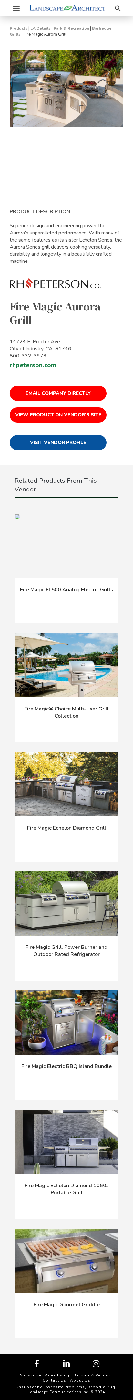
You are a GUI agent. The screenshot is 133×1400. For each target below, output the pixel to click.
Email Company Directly (58, 393)
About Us (80, 1380)
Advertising (57, 1375)
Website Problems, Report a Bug (80, 1387)
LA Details (40, 28)
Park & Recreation (71, 28)
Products (18, 28)
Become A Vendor (91, 1375)
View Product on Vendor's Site (58, 415)
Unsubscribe (28, 1387)
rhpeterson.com (33, 365)
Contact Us (54, 1380)
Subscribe (30, 1375)
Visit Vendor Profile (58, 442)
